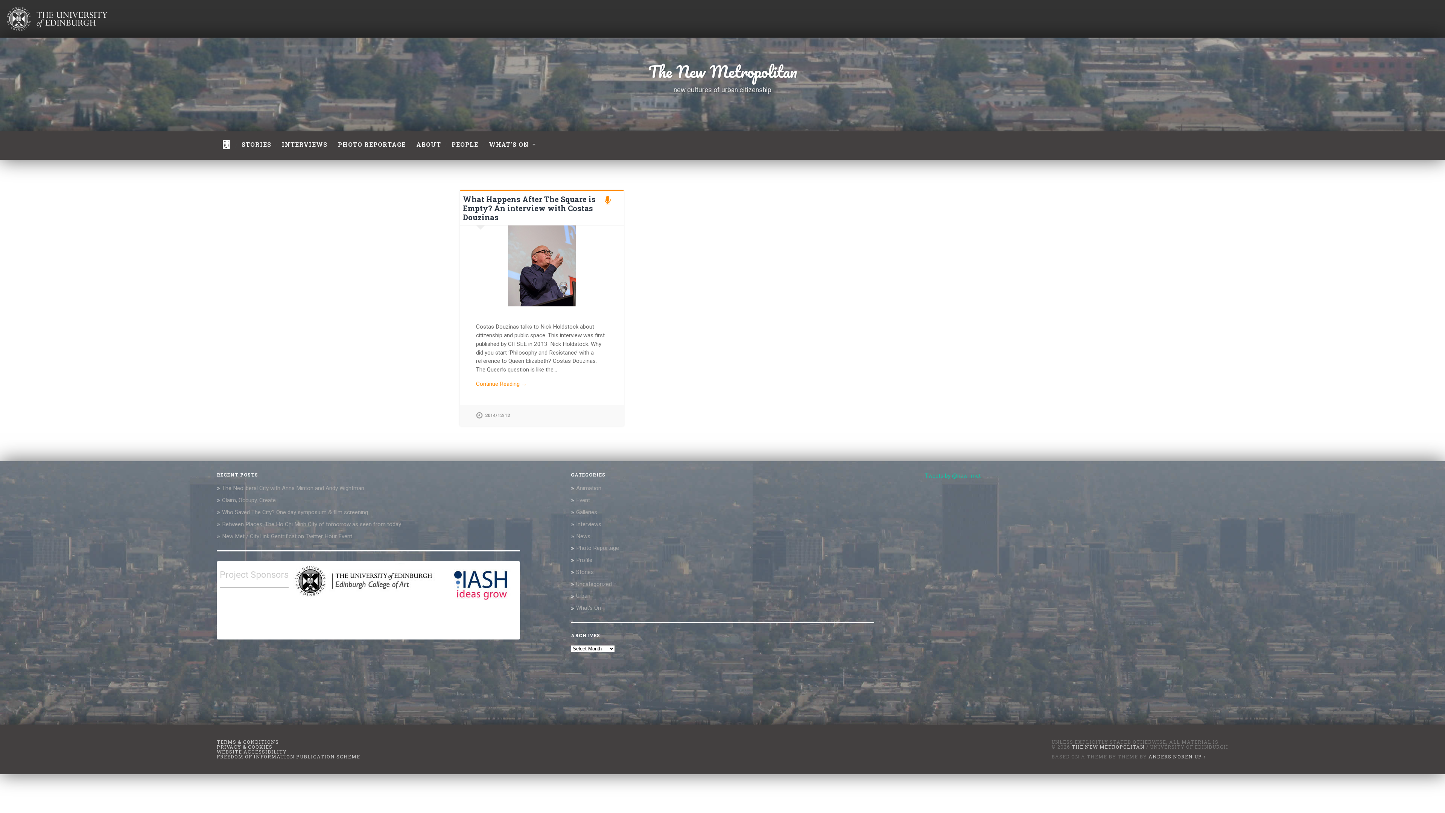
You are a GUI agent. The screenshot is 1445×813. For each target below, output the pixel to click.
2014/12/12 (497, 415)
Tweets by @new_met (953, 475)
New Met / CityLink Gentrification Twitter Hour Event (288, 536)
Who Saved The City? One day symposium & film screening (295, 512)
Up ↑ (1200, 757)
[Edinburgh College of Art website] (362, 598)
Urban (583, 595)
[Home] (226, 145)
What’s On (509, 144)
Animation (588, 488)
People (465, 144)
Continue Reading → (501, 384)
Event (583, 500)
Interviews (304, 144)
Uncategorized (594, 584)
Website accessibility (252, 752)
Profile (584, 560)
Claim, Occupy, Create (249, 500)
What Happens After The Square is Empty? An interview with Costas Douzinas (529, 208)
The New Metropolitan (722, 71)
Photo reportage (372, 144)
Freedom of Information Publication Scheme (288, 757)
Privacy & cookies (244, 747)
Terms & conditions (248, 742)
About (428, 144)
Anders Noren (1170, 757)
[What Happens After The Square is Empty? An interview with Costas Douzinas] (542, 265)
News (583, 536)
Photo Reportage (597, 548)
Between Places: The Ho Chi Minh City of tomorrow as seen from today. (312, 524)
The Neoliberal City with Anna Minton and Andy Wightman (293, 488)
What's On (588, 607)
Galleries (586, 512)
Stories (256, 144)
